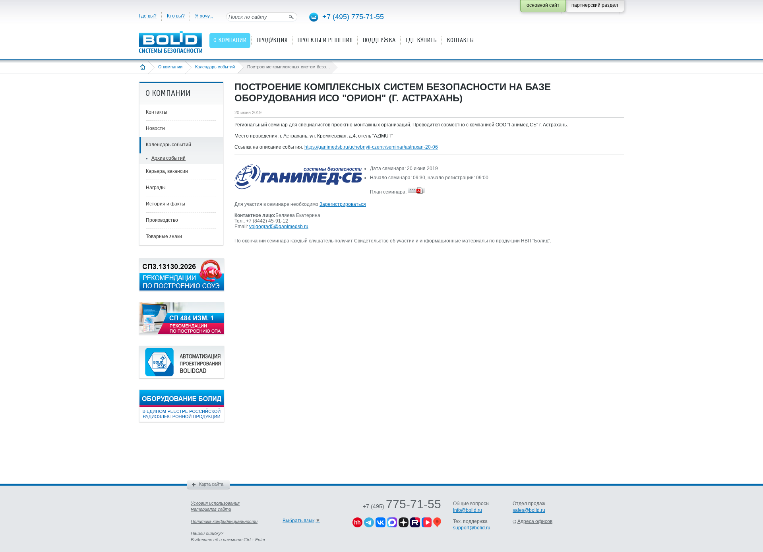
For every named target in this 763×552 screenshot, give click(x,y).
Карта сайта (211, 484)
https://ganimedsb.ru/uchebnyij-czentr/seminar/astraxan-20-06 (371, 147)
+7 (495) (402, 506)
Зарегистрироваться (343, 204)
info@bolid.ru (467, 510)
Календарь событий (215, 66)
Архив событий (168, 158)
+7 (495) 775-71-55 (353, 17)
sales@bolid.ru (529, 510)
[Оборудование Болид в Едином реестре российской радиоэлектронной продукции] (181, 420)
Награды (156, 187)
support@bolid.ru (471, 528)
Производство (162, 220)
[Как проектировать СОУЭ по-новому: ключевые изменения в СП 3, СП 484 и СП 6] (181, 289)
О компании (170, 66)
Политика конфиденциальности (224, 521)
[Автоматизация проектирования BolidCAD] (181, 377)
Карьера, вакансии (167, 171)
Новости (155, 128)
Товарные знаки (164, 236)
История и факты (165, 204)
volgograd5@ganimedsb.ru (278, 226)
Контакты (156, 112)
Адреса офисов (534, 521)
